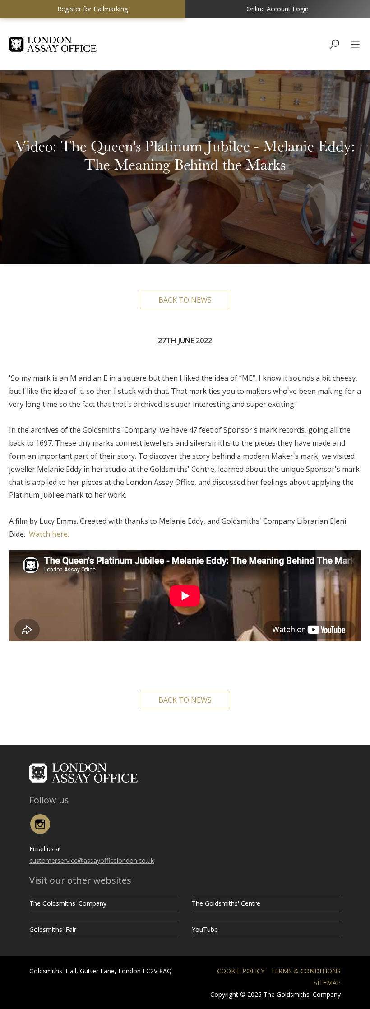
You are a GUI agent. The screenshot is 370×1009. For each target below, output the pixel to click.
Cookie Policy (240, 971)
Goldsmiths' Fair (52, 929)
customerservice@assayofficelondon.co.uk (91, 860)
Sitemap (327, 982)
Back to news (185, 300)
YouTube (205, 929)
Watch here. (49, 534)
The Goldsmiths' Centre (226, 903)
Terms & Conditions (306, 971)
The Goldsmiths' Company (67, 903)
